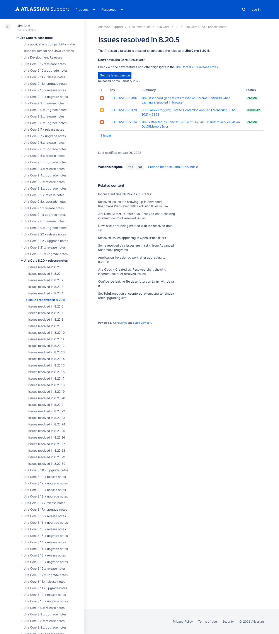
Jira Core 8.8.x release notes (44, 621)
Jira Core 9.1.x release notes (44, 208)
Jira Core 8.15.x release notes (45, 529)
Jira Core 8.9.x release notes (44, 608)
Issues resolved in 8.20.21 (46, 404)
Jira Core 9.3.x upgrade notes (45, 188)
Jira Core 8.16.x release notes (45, 516)
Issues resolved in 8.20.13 (46, 352)
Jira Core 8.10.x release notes (45, 594)
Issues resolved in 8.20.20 (46, 398)
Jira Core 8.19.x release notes (45, 477)
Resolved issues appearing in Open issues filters (132, 238)
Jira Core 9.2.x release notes (44, 195)
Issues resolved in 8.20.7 (45, 313)
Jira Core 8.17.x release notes (44, 503)
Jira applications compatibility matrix (50, 44)
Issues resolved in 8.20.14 (46, 359)
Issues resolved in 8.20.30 (46, 463)
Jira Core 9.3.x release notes (44, 182)
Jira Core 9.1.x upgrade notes (45, 214)
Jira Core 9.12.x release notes (45, 64)
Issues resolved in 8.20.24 (46, 424)
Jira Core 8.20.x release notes (46, 260)
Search (243, 9)
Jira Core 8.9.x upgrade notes (45, 614)
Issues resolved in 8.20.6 (45, 306)
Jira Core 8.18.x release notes (45, 490)
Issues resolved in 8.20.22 (46, 411)
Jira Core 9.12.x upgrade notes (46, 70)
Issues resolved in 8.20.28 (46, 450)
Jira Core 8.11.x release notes (44, 581)
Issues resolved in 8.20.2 (45, 280)
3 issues (106, 135)
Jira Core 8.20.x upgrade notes (46, 470)
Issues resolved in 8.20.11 (46, 339)
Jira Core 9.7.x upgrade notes (45, 136)
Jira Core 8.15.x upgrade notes (46, 535)
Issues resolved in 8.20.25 (46, 431)
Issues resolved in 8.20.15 (46, 365)
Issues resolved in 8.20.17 (46, 378)
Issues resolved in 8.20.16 (46, 372)
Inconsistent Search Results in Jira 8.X (125, 194)
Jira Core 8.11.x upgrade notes (45, 588)
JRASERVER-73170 (123, 110)
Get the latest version (115, 75)
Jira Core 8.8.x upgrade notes (45, 627)
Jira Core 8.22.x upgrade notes (46, 241)
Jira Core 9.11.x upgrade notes (45, 83)
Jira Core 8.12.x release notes (45, 568)
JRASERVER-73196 (123, 98)
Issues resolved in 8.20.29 (46, 457)
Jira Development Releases (43, 57)
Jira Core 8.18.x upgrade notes (46, 496)
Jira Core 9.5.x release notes (44, 155)
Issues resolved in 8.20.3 (45, 286)
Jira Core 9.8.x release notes (44, 116)
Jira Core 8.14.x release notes (45, 542)
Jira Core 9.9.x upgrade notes (45, 110)
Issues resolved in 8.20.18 (46, 385)
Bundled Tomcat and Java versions (49, 51)
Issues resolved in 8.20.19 (46, 391)
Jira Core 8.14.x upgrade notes (46, 549)
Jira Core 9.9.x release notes (44, 103)
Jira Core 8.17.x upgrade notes (45, 509)
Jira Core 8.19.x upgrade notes (46, 483)
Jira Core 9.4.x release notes (44, 169)
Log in (256, 9)
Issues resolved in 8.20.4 (45, 293)
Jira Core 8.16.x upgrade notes (46, 522)
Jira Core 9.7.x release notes (44, 129)
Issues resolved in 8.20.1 (45, 273)
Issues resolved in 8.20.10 (46, 332)
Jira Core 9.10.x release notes (45, 90)
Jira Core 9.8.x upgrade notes (45, 123)
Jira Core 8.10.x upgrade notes (46, 601)
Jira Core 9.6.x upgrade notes (45, 149)
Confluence (120, 322)
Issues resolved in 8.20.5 (46, 300)
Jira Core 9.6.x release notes (44, 142)
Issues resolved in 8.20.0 (45, 267)
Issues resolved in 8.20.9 (45, 326)
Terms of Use (207, 621)
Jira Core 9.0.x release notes (44, 221)
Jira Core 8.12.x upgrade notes (46, 575)
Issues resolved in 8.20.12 (46, 345)
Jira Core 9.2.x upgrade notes (45, 201)
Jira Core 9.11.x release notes (44, 77)
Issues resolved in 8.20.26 (46, 437)
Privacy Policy (183, 621)
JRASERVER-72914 (123, 122)
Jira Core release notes (36, 38)
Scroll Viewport (142, 322)
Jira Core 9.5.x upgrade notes (45, 162)
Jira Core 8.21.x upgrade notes (46, 254)
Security (228, 621)
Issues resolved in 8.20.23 (46, 418)
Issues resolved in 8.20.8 (45, 319)
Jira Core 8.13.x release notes (45, 555)
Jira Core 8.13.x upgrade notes (46, 562)
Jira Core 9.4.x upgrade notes (45, 175)
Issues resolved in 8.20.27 (46, 444)
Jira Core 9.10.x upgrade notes (46, 96)
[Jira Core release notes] (177, 27)
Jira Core (23, 26)
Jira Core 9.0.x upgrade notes (45, 228)
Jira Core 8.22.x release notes (45, 234)
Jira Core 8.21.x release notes (45, 247)
